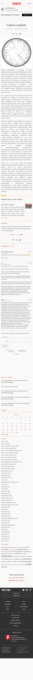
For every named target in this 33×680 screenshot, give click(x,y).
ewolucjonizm (12, 549)
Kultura (24, 604)
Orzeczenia (4, 511)
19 (7, 429)
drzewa (23, 547)
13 (12, 426)
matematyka (23, 553)
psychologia (22, 561)
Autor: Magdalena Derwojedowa (10, 462)
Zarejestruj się (22, 350)
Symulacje (4, 536)
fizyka (17, 549)
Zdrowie (3, 541)
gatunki (22, 549)
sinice (17, 564)
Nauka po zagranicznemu (8, 505)
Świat (7, 609)
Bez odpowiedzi (5, 471)
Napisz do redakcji (15, 620)
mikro (24, 556)
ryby (14, 564)
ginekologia (13, 551)
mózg (10, 559)
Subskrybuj (27, 15)
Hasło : (7, 341)
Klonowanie (4, 487)
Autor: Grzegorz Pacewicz (8, 446)
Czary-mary (4, 473)
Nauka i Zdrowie (24, 606)
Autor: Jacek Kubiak (7, 448)
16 (25, 426)
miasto (20, 556)
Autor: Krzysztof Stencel (8, 459)
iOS (12, 635)
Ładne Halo (26, 647)
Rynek (23, 601)
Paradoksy (4, 514)
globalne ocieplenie (22, 551)
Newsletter (16, 593)
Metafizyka (4, 493)
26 (7, 432)
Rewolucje (4, 527)
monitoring (4, 559)
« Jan (2, 434)
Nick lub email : (5, 337)
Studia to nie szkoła (11, 386)
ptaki (29, 561)
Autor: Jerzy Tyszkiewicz (8, 453)
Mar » (6, 434)
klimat (18, 553)
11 (3, 426)
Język (2, 484)
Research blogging (6, 525)
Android (15, 635)
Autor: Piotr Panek (6, 466)
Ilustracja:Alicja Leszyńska (8, 482)
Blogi (23, 609)
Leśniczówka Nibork (6, 651)
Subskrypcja (16, 595)
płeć (2, 564)
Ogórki (3, 509)
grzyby (2, 553)
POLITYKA (4, 520)
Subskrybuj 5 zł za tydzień (15, 580)
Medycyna (4, 491)
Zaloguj (29, 3)
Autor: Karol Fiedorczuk (8, 457)
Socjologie (4, 532)
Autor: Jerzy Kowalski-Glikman (10, 450)
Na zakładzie (5, 496)
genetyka (8, 551)
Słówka (3, 529)
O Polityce (15, 625)
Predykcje (4, 523)
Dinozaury (19, 547)
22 (21, 429)
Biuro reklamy (15, 617)
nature (13, 559)
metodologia (15, 556)
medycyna (6, 556)
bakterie (3, 547)
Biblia (6, 547)
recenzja (5, 564)
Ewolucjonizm (5, 477)
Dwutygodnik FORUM (6, 647)
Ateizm (3, 441)
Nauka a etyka (5, 498)
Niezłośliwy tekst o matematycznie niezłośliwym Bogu (14, 381)
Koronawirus (7, 604)
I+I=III (3, 480)
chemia (15, 547)
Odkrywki (4, 507)
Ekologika (4, 475)
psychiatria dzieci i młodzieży (9, 561)
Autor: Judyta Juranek (7, 455)
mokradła (28, 556)
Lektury (3, 489)
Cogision (22, 647)
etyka (27, 547)
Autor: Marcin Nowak (7, 464)
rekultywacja (10, 564)
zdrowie (4, 567)
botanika (11, 547)
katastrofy (14, 553)
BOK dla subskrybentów (15, 623)
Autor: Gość (4, 444)
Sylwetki (3, 534)
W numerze (7, 601)
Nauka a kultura (5, 500)
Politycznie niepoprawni (8, 518)
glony (29, 551)
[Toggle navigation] (2, 3)
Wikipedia (4, 538)
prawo (20, 559)
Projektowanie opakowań (7, 251)
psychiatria (27, 559)
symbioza (23, 564)
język (10, 553)
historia (6, 553)
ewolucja (4, 549)
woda (28, 564)
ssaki (20, 564)
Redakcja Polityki (15, 615)
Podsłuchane (4, 516)
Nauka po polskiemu (7, 502)
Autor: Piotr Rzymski (7, 468)
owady (17, 559)
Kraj (8, 606)
